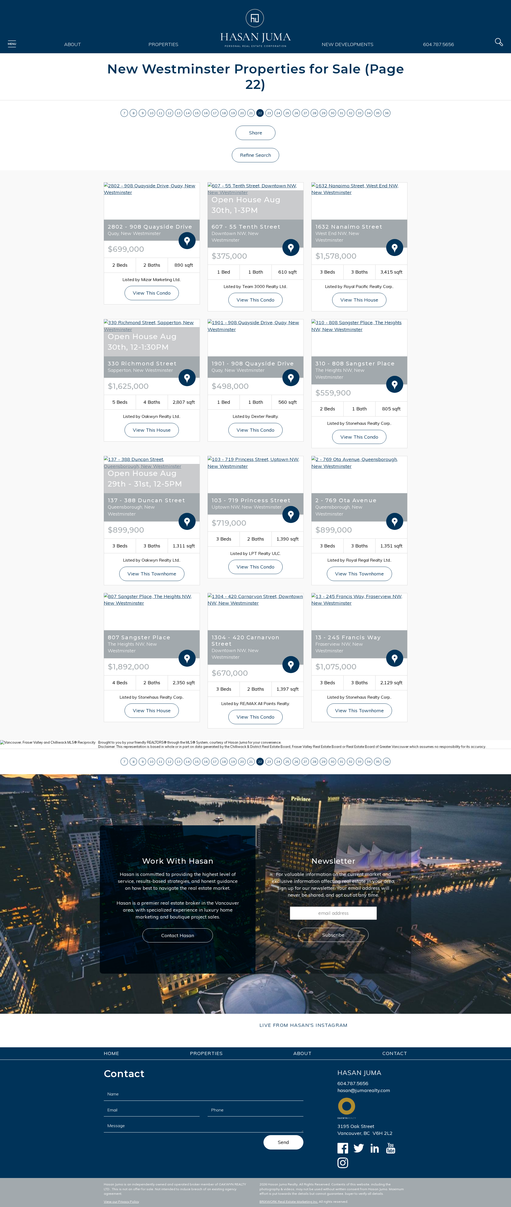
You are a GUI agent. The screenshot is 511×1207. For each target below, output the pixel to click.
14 (187, 113)
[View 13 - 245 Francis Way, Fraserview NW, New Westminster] (359, 599)
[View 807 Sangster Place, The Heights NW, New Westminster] (152, 599)
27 (305, 113)
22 (260, 113)
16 (206, 113)
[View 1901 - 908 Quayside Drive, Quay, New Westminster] (255, 325)
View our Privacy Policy (121, 1202)
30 (332, 113)
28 (314, 113)
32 (350, 113)
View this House (359, 300)
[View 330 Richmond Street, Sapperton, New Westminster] (152, 325)
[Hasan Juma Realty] (255, 28)
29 (323, 113)
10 (151, 113)
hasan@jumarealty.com (363, 1090)
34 (368, 113)
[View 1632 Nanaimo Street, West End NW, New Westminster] (359, 189)
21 (251, 113)
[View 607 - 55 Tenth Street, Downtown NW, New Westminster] (255, 189)
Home (111, 1053)
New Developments (347, 44)
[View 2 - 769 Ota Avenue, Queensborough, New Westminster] (359, 462)
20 (242, 113)
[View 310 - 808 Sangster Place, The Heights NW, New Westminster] (359, 325)
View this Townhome (151, 574)
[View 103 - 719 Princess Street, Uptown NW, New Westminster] (255, 462)
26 (296, 113)
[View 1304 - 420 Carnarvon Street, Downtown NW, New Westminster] (255, 599)
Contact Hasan (177, 935)
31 (341, 113)
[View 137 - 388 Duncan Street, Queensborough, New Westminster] (152, 462)
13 (178, 113)
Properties (163, 44)
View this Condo (152, 293)
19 (233, 113)
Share (255, 133)
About (72, 44)
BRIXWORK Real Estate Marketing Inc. (288, 1202)
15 (197, 113)
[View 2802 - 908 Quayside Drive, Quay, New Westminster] (152, 189)
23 (269, 113)
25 (287, 113)
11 (160, 113)
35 (378, 113)
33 (359, 113)
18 (224, 113)
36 (387, 113)
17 (215, 113)
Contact (394, 1053)
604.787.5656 (438, 44)
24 (278, 113)
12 (169, 113)
